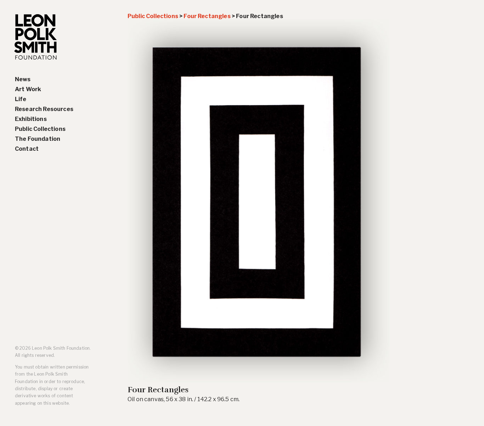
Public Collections (40, 129)
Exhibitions (31, 119)
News (23, 79)
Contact (27, 148)
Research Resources (44, 109)
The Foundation (37, 138)
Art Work (28, 89)
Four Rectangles (207, 16)
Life (21, 99)
